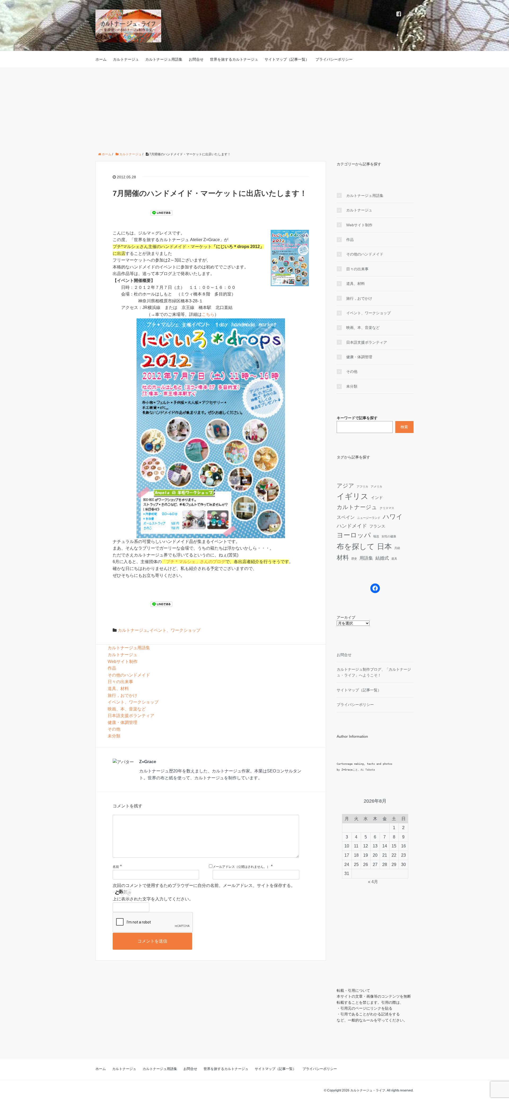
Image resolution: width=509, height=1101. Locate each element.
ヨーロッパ (354, 535)
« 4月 (373, 881)
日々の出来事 (120, 681)
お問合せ (196, 59)
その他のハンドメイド (129, 675)
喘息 (376, 536)
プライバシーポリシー (334, 59)
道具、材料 (118, 688)
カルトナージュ (126, 59)
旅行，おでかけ (122, 695)
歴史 (354, 558)
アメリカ (376, 486)
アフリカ (362, 486)
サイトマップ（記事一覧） (287, 59)
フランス (377, 526)
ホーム (101, 59)
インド (377, 498)
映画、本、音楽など (127, 709)
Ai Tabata (368, 769)
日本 (384, 546)
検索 (404, 427)
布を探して (356, 546)
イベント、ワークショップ (175, 630)
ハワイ (393, 516)
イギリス (352, 496)
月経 (397, 548)
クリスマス (387, 508)
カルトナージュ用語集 (163, 59)
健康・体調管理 (122, 722)
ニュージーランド (368, 517)
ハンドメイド (352, 526)
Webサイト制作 (123, 661)
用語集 (366, 558)
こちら (208, 314)
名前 (116, 867)
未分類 (114, 736)
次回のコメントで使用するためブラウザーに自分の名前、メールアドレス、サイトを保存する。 (204, 885)
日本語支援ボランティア (131, 715)
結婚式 (382, 558)
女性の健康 (388, 536)
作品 (112, 668)
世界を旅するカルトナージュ (234, 59)
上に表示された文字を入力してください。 (153, 899)
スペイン (346, 517)
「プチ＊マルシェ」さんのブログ (193, 561)
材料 (343, 557)
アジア (345, 486)
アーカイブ (346, 617)
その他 (114, 729)
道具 (394, 558)
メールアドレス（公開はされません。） (241, 867)
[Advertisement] (254, 107)
